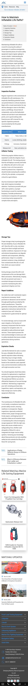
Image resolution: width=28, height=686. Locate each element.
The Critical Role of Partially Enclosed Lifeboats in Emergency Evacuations (12, 580)
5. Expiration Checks (8, 37)
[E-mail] (3, 684)
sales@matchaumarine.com (13, 658)
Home (6, 7)
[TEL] (8, 684)
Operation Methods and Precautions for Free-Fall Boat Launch (12, 603)
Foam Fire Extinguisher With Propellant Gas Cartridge (14, 498)
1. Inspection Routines (9, 28)
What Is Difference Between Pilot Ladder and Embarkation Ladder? (16, 461)
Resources (12, 7)
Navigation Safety (8, 638)
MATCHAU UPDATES (12, 557)
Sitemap (9, 677)
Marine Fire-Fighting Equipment (12, 634)
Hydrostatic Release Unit (14, 522)
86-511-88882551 (10, 662)
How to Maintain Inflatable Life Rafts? (14, 10)
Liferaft (4, 623)
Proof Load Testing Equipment (12, 615)
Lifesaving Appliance (9, 630)
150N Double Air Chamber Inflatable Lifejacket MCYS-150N (14, 547)
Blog (17, 7)
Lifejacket (5, 619)
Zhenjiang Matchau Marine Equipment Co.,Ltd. (13, 672)
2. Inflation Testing (8, 30)
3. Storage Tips (7, 33)
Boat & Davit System (9, 627)
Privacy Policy (16, 677)
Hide (15, 26)
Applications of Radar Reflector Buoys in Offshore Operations (16, 452)
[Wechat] (14, 684)
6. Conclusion (7, 39)
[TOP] (25, 684)
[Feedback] (19, 684)
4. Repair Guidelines (8, 35)
